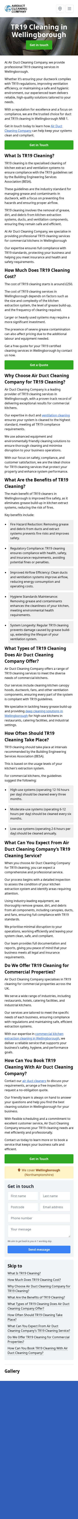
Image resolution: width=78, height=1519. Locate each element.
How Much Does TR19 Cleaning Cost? (34, 1280)
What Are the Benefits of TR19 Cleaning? (36, 1297)
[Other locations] (60, 9)
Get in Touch (39, 145)
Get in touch (39, 45)
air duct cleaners (34, 1081)
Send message (39, 1249)
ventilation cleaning (56, 415)
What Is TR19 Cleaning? (24, 1273)
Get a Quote (39, 365)
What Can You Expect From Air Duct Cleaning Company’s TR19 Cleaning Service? (39, 1328)
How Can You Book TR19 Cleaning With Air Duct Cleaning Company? (38, 1350)
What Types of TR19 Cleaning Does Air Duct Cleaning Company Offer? (38, 1306)
